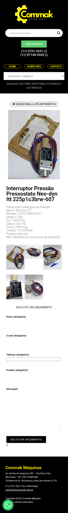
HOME (12, 66)
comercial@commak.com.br (19, 490)
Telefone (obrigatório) (17, 354)
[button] (8, 505)
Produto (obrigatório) (17, 370)
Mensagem (12, 389)
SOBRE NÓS (34, 66)
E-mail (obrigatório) (16, 335)
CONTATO (55, 66)
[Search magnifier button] (58, 33)
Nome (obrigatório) (16, 316)
